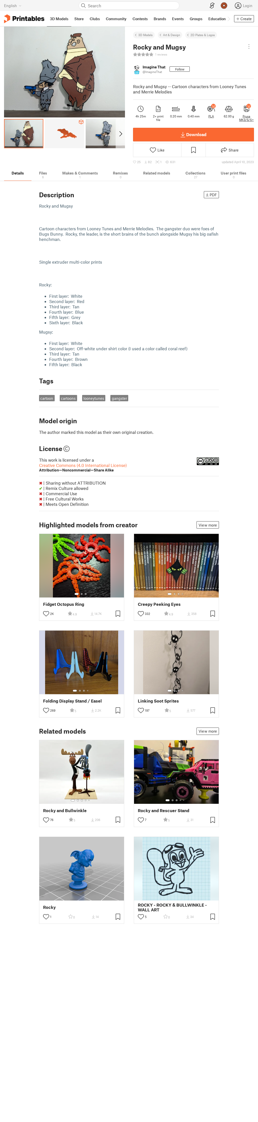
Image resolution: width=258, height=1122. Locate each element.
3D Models (145, 35)
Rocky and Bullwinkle (65, 810)
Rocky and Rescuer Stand (163, 810)
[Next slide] (120, 133)
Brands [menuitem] (160, 18)
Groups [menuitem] (196, 18)
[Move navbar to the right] (228, 18)
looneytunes (93, 398)
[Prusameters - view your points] (224, 5)
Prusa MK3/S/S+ (246, 117)
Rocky (49, 907)
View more (208, 525)
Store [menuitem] (79, 18)
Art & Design (171, 35)
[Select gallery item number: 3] (86, 594)
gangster (119, 398)
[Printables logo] (24, 18)
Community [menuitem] (116, 18)
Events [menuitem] (178, 18)
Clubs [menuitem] (95, 18)
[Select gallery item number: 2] (82, 594)
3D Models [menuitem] (59, 18)
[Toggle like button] (46, 614)
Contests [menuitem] (140, 18)
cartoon (46, 398)
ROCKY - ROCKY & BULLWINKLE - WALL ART (172, 907)
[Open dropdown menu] (249, 46)
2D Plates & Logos (202, 35)
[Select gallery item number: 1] (77, 594)
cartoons (68, 398)
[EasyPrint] (212, 5)
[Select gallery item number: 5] (89, 800)
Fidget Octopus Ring (63, 604)
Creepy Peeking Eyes (159, 604)
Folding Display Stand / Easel (72, 701)
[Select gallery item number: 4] (183, 594)
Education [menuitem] (217, 18)
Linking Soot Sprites (158, 701)
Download (196, 134)
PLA (211, 116)
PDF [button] (213, 194)
